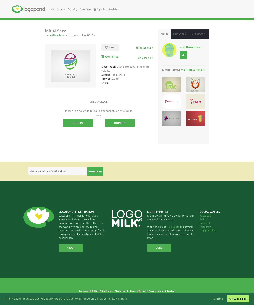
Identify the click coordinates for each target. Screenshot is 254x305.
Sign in (78, 123)
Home (31, 9)
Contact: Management (117, 291)
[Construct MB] (195, 118)
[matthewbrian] (169, 49)
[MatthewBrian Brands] (171, 101)
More (159, 247)
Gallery (61, 9)
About (71, 247)
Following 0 (179, 34)
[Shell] (171, 84)
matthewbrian (57, 35)
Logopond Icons (209, 230)
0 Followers (198, 34)
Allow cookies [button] (238, 298)
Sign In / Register (107, 9)
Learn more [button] (119, 298)
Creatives (85, 9)
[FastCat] (195, 84)
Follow (183, 55)
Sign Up (119, 123)
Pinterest (205, 223)
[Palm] (195, 101)
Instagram (205, 227)
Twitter (204, 219)
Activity (72, 9)
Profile (164, 34)
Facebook (205, 215)
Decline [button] (218, 298)
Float (111, 47)
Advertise (170, 291)
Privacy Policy (156, 291)
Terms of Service (138, 291)
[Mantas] (171, 118)
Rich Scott (173, 227)
